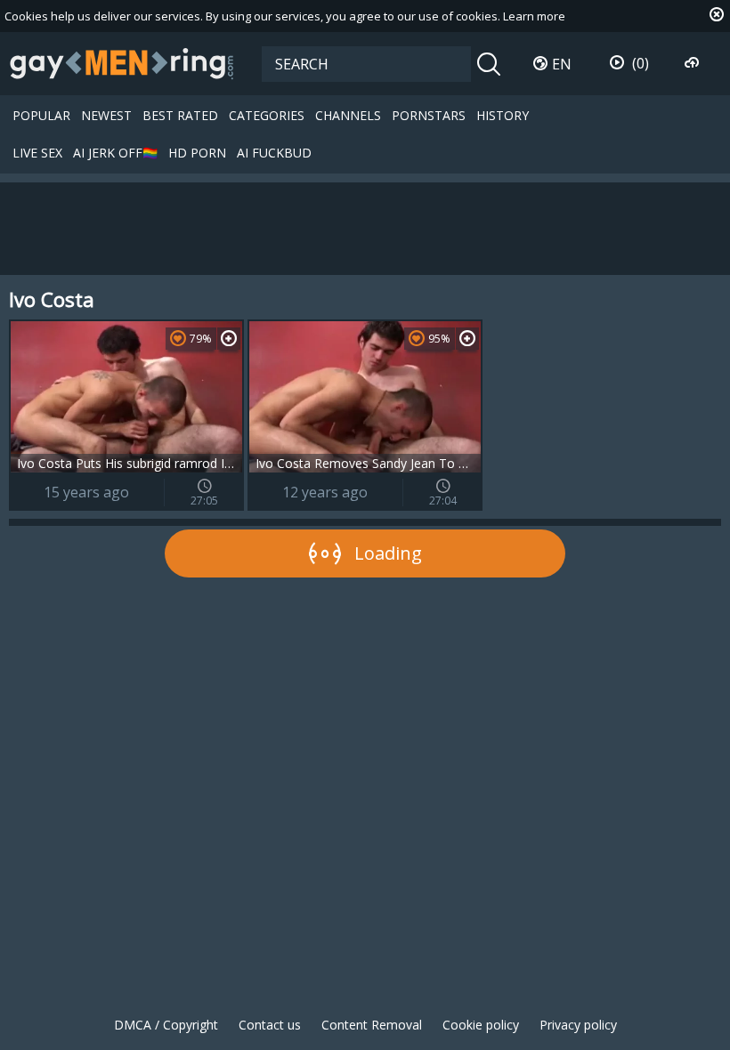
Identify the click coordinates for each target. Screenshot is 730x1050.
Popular (41, 115)
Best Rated (180, 115)
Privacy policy (578, 1024)
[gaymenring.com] (122, 63)
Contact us (270, 1024)
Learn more (534, 16)
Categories (266, 115)
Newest (106, 115)
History (502, 115)
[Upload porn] (694, 63)
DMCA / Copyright (166, 1024)
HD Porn (197, 152)
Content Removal (371, 1024)
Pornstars (429, 115)
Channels (348, 115)
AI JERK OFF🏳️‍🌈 (115, 152)
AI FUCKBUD (274, 152)
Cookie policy (480, 1024)
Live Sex (37, 152)
